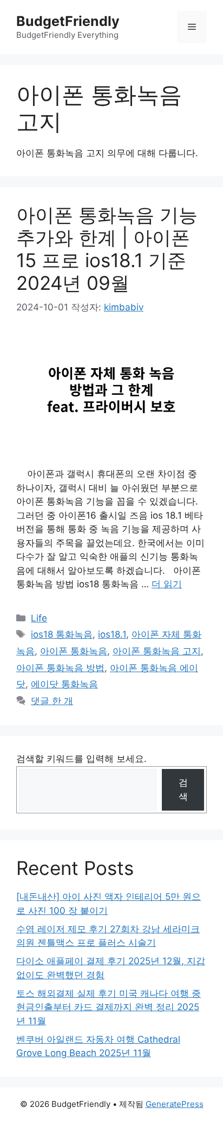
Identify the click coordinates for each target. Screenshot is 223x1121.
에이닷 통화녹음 (64, 684)
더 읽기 (167, 584)
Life (39, 618)
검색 (183, 789)
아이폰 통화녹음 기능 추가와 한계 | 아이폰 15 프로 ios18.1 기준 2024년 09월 (107, 248)
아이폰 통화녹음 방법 (60, 667)
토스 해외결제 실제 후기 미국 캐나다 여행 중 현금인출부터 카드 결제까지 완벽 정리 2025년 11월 (108, 1007)
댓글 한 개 (52, 700)
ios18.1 (112, 634)
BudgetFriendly (68, 21)
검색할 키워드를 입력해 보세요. (81, 758)
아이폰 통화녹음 (73, 651)
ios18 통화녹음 (62, 634)
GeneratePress (175, 1104)
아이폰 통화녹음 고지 (157, 651)
